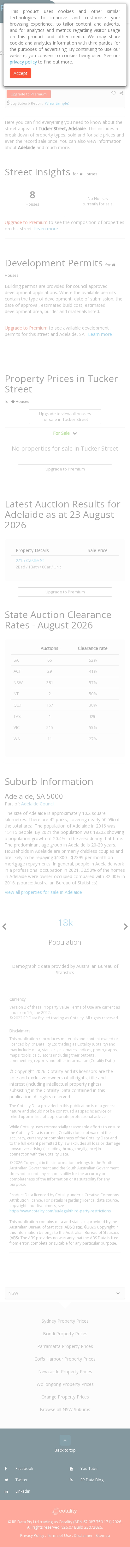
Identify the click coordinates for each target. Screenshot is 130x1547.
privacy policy (23, 62)
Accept (20, 73)
